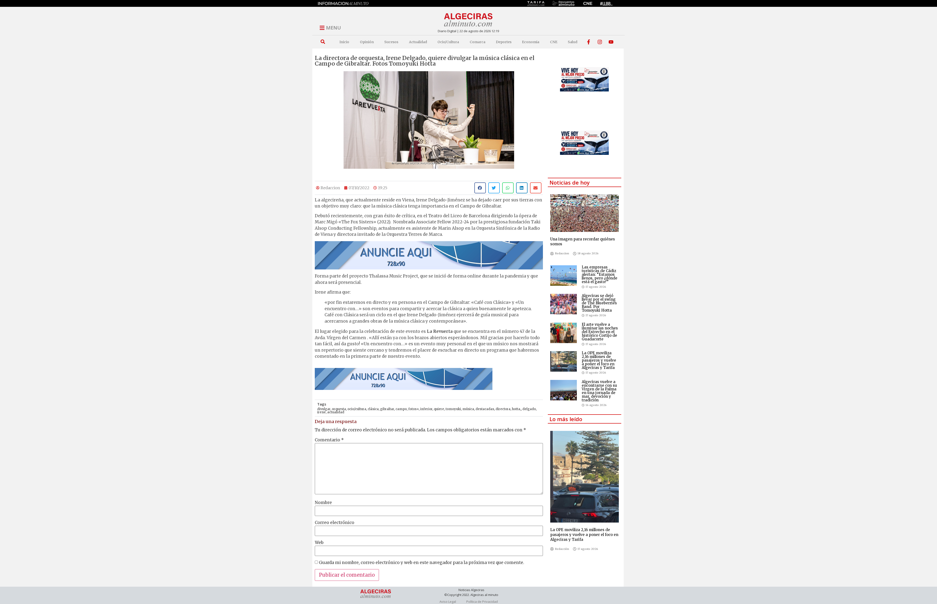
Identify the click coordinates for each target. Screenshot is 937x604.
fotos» (413, 409)
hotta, (516, 409)
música (468, 409)
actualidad (335, 412)
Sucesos (391, 42)
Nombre (323, 503)
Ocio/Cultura (448, 42)
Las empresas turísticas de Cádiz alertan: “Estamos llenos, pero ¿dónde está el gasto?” (599, 274)
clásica (373, 409)
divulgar (323, 409)
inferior (426, 409)
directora (503, 409)
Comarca (477, 42)
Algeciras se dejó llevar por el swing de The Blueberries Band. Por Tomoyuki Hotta (599, 303)
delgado (529, 409)
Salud (572, 42)
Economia (530, 42)
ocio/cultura (356, 409)
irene (321, 412)
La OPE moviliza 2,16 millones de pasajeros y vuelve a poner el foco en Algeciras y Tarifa (599, 360)
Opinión (367, 42)
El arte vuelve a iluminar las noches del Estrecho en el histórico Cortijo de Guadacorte (600, 331)
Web (319, 543)
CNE (553, 42)
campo (401, 409)
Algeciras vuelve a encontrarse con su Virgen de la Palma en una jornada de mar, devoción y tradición (599, 390)
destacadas (485, 409)
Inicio (344, 42)
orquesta (339, 409)
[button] (323, 42)
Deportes (503, 42)
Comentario (329, 440)
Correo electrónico (334, 523)
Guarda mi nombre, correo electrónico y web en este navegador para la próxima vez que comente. (421, 563)
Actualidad (418, 42)
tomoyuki (453, 409)
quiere (439, 409)
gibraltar (387, 409)
